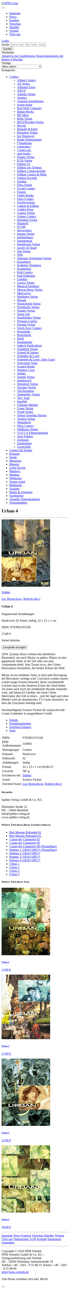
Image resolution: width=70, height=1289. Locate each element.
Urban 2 (14, 867)
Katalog (14, 20)
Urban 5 (14, 874)
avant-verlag (24, 104)
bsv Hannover (25, 136)
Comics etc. (24, 150)
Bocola (21, 125)
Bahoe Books (25, 111)
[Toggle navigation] (3, 7)
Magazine (15, 460)
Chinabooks (24, 143)
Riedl (20, 338)
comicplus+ (24, 146)
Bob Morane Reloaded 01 (25, 832)
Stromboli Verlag (27, 384)
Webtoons (15, 478)
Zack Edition (25, 436)
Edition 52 (23, 164)
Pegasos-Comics (27, 321)
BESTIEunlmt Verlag (30, 122)
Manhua (14, 474)
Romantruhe (24, 342)
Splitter (21, 373)
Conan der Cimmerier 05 (24, 839)
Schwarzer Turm (27, 363)
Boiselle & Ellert (27, 129)
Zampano (23, 439)
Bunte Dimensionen (29, 139)
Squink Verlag (26, 377)
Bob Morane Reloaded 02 (25, 835)
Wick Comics (25, 425)
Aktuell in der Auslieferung (19, 56)
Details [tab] (13, 720)
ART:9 (21, 90)
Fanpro (21, 192)
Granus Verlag (26, 213)
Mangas (14, 464)
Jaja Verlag (24, 251)
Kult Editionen (26, 275)
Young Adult (17, 481)
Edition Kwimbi (27, 178)
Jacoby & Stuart (27, 247)
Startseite (14, 13)
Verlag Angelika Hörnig (31, 415)
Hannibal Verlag (27, 219)
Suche (5, 44)
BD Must (23, 115)
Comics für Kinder (20, 450)
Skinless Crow (26, 370)
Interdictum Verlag (28, 244)
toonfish (22, 401)
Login (5, 40)
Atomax (22, 97)
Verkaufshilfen (18, 502)
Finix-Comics (25, 199)
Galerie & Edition (28, 206)
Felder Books (25, 195)
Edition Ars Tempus (29, 167)
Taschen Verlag (26, 387)
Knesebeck (24, 261)
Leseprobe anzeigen (14, 647)
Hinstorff (22, 223)
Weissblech (24, 422)
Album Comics (26, 80)
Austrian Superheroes (30, 101)
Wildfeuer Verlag (27, 429)
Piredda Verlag (26, 324)
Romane (14, 453)
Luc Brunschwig (12, 598)
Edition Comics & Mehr (32, 174)
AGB (32, 1239)
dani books (24, 153)
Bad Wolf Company (29, 108)
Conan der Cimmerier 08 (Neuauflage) (33, 846)
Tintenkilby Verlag (28, 394)
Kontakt (42, 1239)
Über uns (15, 34)
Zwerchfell (24, 446)
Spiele (13, 457)
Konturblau (24, 268)
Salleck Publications (29, 345)
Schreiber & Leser (28, 356)
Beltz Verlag (24, 118)
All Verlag (23, 83)
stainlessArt (24, 380)
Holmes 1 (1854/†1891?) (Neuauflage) (33, 849)
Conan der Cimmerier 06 (24, 842)
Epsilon (21, 181)
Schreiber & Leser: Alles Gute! (36, 359)
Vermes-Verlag (26, 418)
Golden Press (25, 209)
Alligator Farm (26, 87)
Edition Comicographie (31, 171)
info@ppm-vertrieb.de (15, 1272)
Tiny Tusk (23, 398)
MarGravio (24, 293)
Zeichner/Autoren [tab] (20, 727)
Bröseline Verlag (27, 132)
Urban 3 (14, 870)
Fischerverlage (26, 202)
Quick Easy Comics (29, 328)
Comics (14, 76)
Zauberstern (24, 443)
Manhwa (14, 471)
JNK (20, 254)
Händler (14, 27)
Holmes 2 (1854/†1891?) (24, 853)
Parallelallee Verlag (29, 317)
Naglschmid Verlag (29, 303)
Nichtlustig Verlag (28, 307)
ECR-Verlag (24, 160)
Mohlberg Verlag (27, 296)
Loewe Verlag (25, 282)
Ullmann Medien (27, 405)
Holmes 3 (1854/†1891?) (24, 856)
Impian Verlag (25, 233)
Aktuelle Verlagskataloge (24, 499)
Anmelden (8, 1242)
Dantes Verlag (25, 157)
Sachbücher (16, 495)
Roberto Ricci (31, 598)
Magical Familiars (28, 286)
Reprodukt (23, 331)
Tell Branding (25, 391)
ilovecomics (24, 230)
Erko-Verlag (24, 185)
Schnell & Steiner (28, 352)
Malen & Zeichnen (20, 492)
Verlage (14, 30)
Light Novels (17, 467)
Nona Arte (23, 314)
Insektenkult (24, 240)
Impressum (54, 1239)
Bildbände (15, 485)
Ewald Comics (26, 188)
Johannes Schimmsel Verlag (34, 258)
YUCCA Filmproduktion (32, 432)
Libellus (22, 279)
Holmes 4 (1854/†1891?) (24, 860)
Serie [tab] (12, 730)
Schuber (14, 488)
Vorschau (15, 23)
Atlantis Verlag (26, 94)
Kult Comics (25, 272)
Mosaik (21, 300)
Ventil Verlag (25, 412)
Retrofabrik (24, 335)
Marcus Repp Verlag (29, 289)
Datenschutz (21, 1239)
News (13, 16)
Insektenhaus (25, 237)
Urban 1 (14, 863)
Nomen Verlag (26, 310)
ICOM (21, 226)
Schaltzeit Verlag (27, 349)
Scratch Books (26, 366)
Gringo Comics (26, 216)
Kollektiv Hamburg (29, 265)
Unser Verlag (25, 408)
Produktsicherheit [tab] (20, 723)
